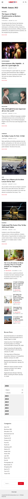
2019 (7, 414)
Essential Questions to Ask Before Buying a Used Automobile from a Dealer (13, 337)
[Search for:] (10, 483)
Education (4, 106)
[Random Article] (23, 2)
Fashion (6, 436)
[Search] (25, 2)
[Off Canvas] (2, 2)
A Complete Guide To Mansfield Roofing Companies (18, 318)
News (5, 458)
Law (3, 177)
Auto (5, 427)
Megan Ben (8, 270)
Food (5, 442)
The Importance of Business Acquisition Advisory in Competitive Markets (14, 356)
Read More (4, 34)
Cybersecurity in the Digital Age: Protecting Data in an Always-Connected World (13, 343)
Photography (7, 462)
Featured (4, 11)
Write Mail (14, 492)
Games (6, 449)
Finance (6, 440)
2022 (7, 405)
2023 (7, 402)
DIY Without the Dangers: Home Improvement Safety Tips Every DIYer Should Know (18, 297)
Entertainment (6, 61)
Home (5, 453)
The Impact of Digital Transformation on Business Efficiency (11, 16)
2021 (7, 408)
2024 (7, 399)
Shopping (6, 467)
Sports (6, 469)
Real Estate (7, 464)
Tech (5, 471)
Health (6, 451)
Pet (5, 460)
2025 (7, 396)
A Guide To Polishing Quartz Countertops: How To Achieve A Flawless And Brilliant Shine (18, 285)
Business (4, 222)
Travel (6, 473)
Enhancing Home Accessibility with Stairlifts (17, 309)
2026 (7, 386)
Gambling (4, 133)
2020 (7, 411)
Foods (5, 444)
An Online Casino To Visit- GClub (13, 136)
